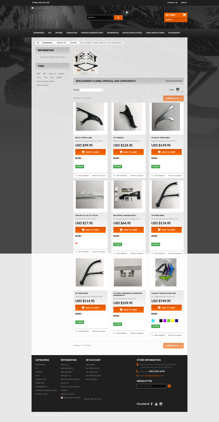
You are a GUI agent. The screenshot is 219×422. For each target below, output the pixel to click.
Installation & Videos (132, 33)
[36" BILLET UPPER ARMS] (166, 117)
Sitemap (64, 390)
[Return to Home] (37, 42)
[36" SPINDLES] (128, 117)
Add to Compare (100, 176)
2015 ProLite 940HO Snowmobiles (52, 57)
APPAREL (58, 33)
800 (44, 74)
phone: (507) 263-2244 (40, 3)
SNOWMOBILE (38, 33)
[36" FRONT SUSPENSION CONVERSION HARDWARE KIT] (128, 272)
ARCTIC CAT (61, 43)
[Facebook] (151, 403)
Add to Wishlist (83, 176)
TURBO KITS (39, 383)
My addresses (92, 372)
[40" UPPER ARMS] (90, 272)
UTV (49, 33)
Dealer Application (71, 398)
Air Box (62, 74)
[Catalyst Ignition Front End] (166, 272)
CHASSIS (73, 43)
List (182, 91)
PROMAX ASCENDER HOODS (92, 33)
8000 (38, 74)
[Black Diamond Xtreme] (57, 18)
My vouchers (91, 379)
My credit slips (92, 368)
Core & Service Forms (155, 33)
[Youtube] (156, 403)
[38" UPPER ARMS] (166, 194)
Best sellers (66, 372)
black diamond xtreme (45, 81)
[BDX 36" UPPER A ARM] (90, 117)
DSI (52, 77)
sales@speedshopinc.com (154, 376)
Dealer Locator (67, 394)
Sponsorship (174, 33)
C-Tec (39, 77)
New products (67, 368)
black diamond (42, 85)
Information (46, 50)
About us (64, 383)
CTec (46, 77)
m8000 (58, 77)
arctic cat (52, 74)
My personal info (93, 376)
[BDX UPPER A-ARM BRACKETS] (128, 194)
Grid (177, 91)
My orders (90, 365)
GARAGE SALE (71, 33)
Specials (64, 365)
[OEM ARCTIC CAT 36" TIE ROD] (90, 194)
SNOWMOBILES (113, 33)
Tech (37, 376)
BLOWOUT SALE (41, 394)
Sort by (76, 90)
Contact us (172, 3)
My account (93, 360)
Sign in (184, 3)
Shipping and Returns (70, 379)
